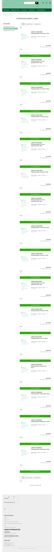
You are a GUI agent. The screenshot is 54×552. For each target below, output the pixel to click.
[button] (43, 3)
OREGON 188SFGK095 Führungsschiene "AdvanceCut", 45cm (39, 366)
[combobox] (29, 24)
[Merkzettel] (46, 3)
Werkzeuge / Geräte (15, 10)
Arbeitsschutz (32, 10)
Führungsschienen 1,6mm (8, 30)
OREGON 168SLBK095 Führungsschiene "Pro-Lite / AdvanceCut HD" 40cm (38, 200)
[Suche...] (37, 3)
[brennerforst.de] (9, 4)
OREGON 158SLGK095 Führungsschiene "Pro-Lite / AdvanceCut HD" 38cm (38, 144)
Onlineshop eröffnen (22, 548)
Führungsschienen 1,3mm (8, 26)
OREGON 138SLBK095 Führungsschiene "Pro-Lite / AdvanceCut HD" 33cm (38, 61)
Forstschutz (24, 10)
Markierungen (6, 10)
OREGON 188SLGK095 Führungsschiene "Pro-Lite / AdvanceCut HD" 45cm (38, 283)
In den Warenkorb (35, 55)
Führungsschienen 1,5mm (8, 28)
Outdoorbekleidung (41, 10)
